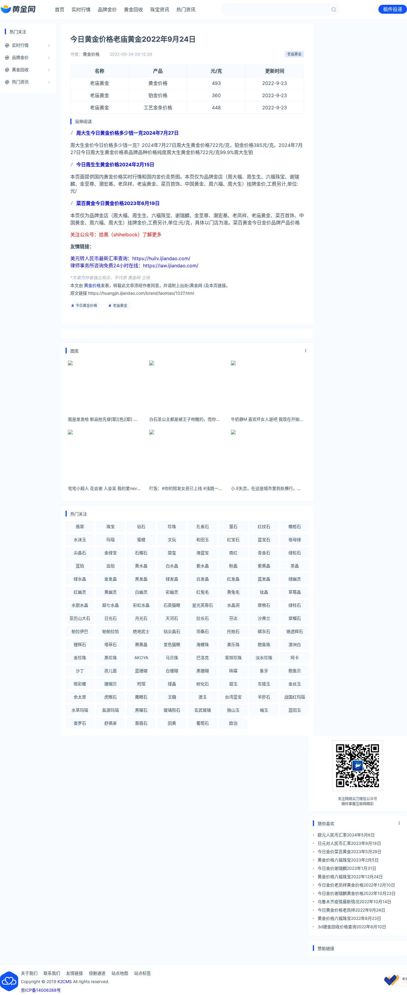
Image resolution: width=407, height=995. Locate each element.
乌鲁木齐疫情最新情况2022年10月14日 (354, 901)
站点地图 (119, 973)
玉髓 (172, 696)
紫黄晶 (264, 565)
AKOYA (141, 657)
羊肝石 (264, 696)
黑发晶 (141, 578)
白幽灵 (141, 591)
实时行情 (81, 10)
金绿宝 (110, 552)
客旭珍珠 (233, 657)
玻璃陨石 (172, 710)
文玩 (172, 539)
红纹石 (264, 526)
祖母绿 (294, 539)
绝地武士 (141, 631)
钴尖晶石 (172, 631)
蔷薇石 (141, 723)
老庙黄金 (294, 54)
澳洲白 (294, 644)
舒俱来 (110, 723)
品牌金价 (107, 10)
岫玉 (264, 710)
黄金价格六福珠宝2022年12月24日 (350, 876)
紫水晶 (202, 565)
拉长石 (202, 618)
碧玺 (172, 552)
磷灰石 (264, 631)
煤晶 (172, 683)
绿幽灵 (294, 578)
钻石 (141, 526)
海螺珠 (202, 644)
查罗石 (80, 723)
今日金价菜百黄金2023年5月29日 (349, 851)
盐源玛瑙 (110, 710)
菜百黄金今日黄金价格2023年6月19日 (118, 203)
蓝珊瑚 (141, 670)
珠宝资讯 (159, 10)
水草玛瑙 (80, 710)
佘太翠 (80, 696)
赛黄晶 (141, 644)
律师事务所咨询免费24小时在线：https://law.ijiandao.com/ (134, 265)
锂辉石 (80, 644)
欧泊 (233, 723)
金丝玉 (294, 683)
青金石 (264, 552)
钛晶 (264, 591)
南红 (233, 552)
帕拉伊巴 (80, 631)
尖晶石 (80, 552)
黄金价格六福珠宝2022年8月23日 (349, 918)
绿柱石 (294, 605)
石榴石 (141, 552)
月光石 (141, 618)
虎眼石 (110, 696)
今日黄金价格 (86, 305)
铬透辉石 (294, 631)
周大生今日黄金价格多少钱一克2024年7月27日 (127, 133)
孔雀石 (202, 526)
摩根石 (264, 605)
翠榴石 (294, 618)
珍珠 (172, 526)
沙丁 (80, 670)
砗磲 (233, 670)
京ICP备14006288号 (41, 990)
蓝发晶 (264, 578)
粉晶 (233, 565)
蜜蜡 (141, 539)
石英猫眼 (172, 605)
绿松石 (294, 552)
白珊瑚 (172, 670)
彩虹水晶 (141, 605)
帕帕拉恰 (110, 631)
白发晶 (202, 578)
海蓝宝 (202, 552)
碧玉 (233, 683)
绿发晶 (172, 578)
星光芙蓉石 (202, 605)
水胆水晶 (80, 605)
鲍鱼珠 (264, 644)
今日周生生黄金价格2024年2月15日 (115, 164)
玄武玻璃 (202, 710)
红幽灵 (80, 591)
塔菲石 (110, 644)
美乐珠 (233, 644)
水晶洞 (233, 605)
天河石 (172, 618)
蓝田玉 (294, 710)
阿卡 (295, 657)
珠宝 (110, 526)
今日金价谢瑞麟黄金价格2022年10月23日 (357, 893)
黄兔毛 (233, 591)
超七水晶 (110, 605)
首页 (59, 10)
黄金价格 (91, 54)
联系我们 (52, 973)
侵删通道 (97, 973)
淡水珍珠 (264, 657)
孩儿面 (110, 670)
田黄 (172, 723)
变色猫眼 (172, 644)
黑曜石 (141, 710)
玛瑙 (110, 539)
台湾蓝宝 (233, 696)
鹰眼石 (141, 696)
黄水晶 (141, 565)
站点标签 (142, 973)
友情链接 (74, 973)
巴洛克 (202, 657)
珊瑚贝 (110, 683)
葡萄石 (202, 723)
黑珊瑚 (202, 670)
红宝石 (233, 539)
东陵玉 (264, 683)
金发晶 (110, 578)
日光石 (110, 618)
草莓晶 (294, 591)
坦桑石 (202, 631)
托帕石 (233, 631)
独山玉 (233, 710)
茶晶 (295, 565)
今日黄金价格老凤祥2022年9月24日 (351, 909)
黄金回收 (133, 10)
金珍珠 (80, 657)
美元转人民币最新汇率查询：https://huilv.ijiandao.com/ (130, 258)
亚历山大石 (79, 618)
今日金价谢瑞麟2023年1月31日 (347, 868)
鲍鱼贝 (294, 670)
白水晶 (172, 565)
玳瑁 (141, 683)
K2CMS (65, 981)
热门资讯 (185, 10)
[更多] (306, 351)
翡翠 (80, 526)
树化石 (202, 683)
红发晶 (233, 578)
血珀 (110, 565)
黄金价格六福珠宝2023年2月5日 (348, 859)
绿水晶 (80, 578)
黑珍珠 (110, 657)
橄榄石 (294, 526)
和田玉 (202, 539)
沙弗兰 (264, 618)
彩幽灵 (172, 591)
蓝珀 (80, 565)
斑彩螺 (80, 683)
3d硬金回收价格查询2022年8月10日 (352, 926)
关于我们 (29, 973)
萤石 (233, 526)
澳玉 (202, 696)
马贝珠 (172, 657)
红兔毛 (202, 591)
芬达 (233, 618)
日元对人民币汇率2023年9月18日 (349, 843)
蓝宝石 (264, 539)
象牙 (264, 670)
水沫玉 (80, 539)
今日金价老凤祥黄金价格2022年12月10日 (356, 884)
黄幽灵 (110, 591)
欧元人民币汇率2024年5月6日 (346, 834)
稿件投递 (392, 9)
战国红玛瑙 (294, 696)
